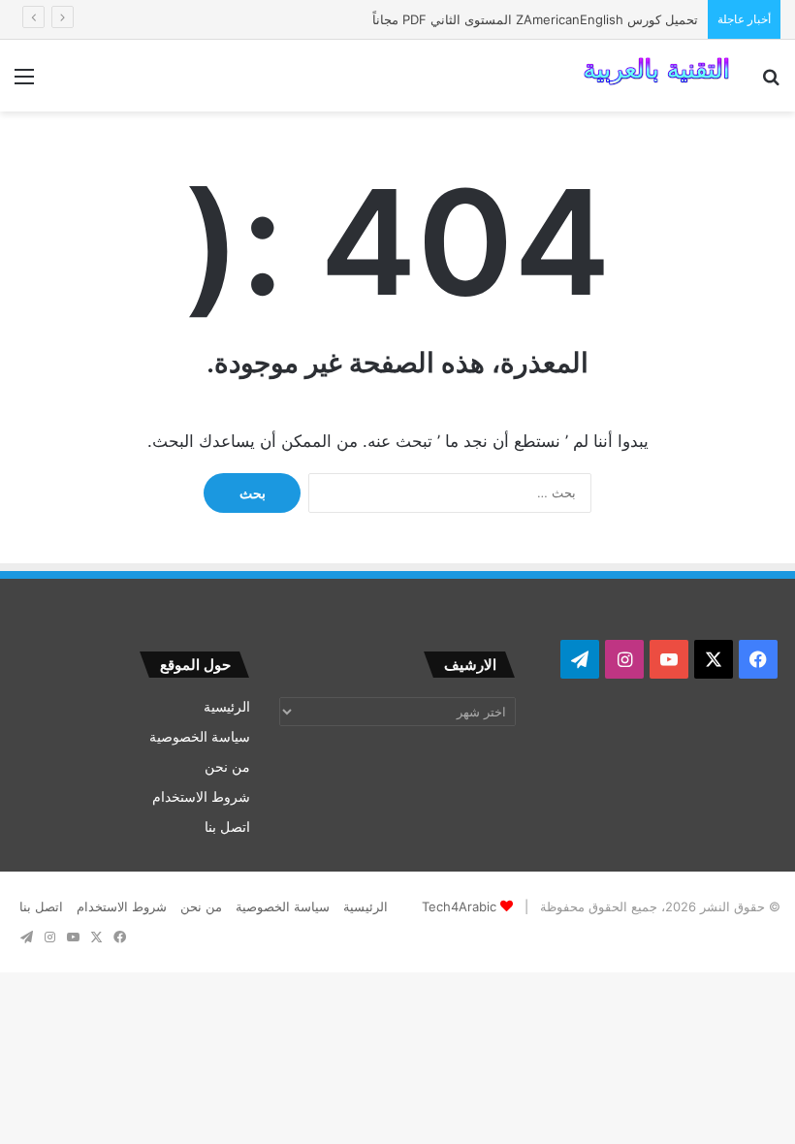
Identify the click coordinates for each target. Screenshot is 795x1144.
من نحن (227, 767)
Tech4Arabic (459, 906)
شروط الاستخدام (201, 797)
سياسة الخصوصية (199, 737)
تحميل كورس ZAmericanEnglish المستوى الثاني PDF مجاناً (535, 19)
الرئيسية (227, 707)
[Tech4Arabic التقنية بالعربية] (656, 75)
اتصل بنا (227, 827)
